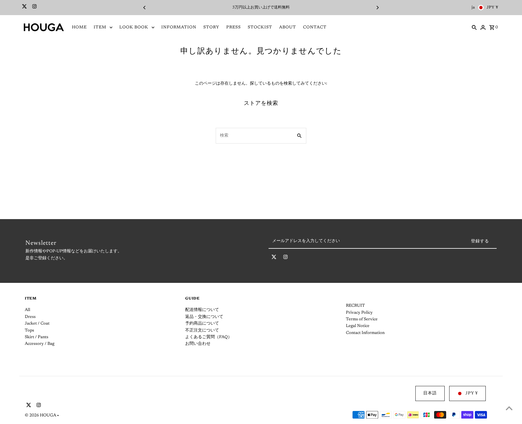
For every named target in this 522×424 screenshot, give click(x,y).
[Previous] (144, 7)
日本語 (430, 393)
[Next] (377, 7)
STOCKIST (260, 27)
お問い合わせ (198, 344)
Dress (30, 317)
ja (473, 7)
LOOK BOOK (133, 27)
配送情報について (202, 310)
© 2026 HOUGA (41, 415)
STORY (211, 27)
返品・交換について (204, 317)
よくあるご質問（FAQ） (208, 337)
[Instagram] (34, 8)
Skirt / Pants (36, 337)
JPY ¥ (492, 7)
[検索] (474, 27)
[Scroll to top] (509, 408)
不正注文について (202, 331)
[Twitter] (24, 8)
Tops (29, 331)
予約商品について (202, 324)
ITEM (100, 27)
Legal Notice (357, 326)
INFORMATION (178, 27)
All (27, 310)
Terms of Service (362, 319)
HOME (79, 27)
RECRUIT (355, 306)
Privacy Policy (359, 313)
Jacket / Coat (37, 324)
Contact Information (365, 333)
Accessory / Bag (39, 344)
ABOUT (287, 27)
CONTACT (315, 27)
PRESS (233, 27)
